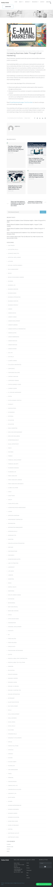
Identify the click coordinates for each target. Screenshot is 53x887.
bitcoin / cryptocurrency (15, 265)
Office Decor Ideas (13, 618)
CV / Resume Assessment (14, 392)
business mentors (13, 289)
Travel (10, 773)
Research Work (12, 682)
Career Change (12, 317)
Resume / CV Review (13, 686)
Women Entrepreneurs (14, 805)
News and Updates (13, 610)
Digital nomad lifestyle (14, 400)
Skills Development (13, 714)
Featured (10, 452)
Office (10, 614)
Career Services (12, 340)
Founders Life (12, 471)
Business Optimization (14, 297)
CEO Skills (11, 356)
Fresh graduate (12, 475)
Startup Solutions (13, 745)
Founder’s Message (13, 467)
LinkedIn (10, 575)
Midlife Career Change (14, 595)
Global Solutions (13, 487)
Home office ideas (13, 503)
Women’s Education (13, 817)
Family (10, 448)
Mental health (12, 587)
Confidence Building (14, 372)
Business (10, 281)
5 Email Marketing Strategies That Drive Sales (21, 102)
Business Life (11, 285)
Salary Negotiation (13, 702)
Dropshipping (12, 408)
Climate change (12, 360)
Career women (12, 348)
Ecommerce (11, 412)
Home (28, 13)
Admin (17, 126)
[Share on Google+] (40, 118)
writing (10, 829)
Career (10, 309)
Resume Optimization (14, 694)
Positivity (10, 630)
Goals (9, 491)
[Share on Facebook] (35, 118)
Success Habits (12, 761)
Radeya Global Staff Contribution (17, 658)
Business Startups (13, 301)
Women (10, 801)
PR (9, 634)
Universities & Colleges (14, 789)
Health (10, 499)
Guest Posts (11, 495)
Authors (10, 261)
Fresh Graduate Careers (15, 479)
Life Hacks (11, 571)
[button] (7, 6)
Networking (11, 602)
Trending (10, 777)
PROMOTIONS (10, 846)
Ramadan (10, 666)
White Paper (11, 797)
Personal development (14, 626)
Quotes (10, 654)
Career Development (14, 321)
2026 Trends (11, 245)
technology (11, 765)
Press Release (12, 638)
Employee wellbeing (14, 436)
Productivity (11, 646)
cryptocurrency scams (14, 384)
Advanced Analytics (13, 253)
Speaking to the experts (15, 737)
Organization (12, 622)
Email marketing (12, 428)
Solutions (11, 730)
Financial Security (13, 463)
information (11, 523)
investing (10, 539)
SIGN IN (8, 849)
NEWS (8, 851)
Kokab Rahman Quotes (14, 559)
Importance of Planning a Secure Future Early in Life (35, 202)
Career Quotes (12, 332)
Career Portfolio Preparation (16, 328)
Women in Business (13, 809)
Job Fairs (10, 547)
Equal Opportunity (13, 444)
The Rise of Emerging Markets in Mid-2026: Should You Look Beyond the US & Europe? (15, 149)
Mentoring (11, 591)
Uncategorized (12, 781)
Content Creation (13, 376)
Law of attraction (13, 563)
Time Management (13, 769)
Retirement (11, 698)
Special (10, 741)
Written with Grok (13, 837)
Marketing (11, 579)
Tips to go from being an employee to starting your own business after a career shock (18, 203)
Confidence (11, 368)
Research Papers (13, 678)
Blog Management (13, 269)
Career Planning (13, 324)
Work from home (13, 821)
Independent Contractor (15, 519)
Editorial (10, 416)
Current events (12, 388)
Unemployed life (13, 785)
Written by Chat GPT (13, 833)
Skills (9, 710)
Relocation (11, 670)
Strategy (10, 753)
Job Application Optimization (16, 543)
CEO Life (10, 352)
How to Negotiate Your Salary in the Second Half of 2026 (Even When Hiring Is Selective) (36, 161)
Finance (10, 456)
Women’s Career (12, 813)
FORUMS (9, 844)
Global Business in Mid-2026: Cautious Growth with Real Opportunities (36, 175)
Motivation (11, 598)
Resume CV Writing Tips (14, 690)
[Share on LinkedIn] (43, 118)
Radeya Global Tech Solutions (16, 662)
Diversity (10, 404)
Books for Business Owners (16, 277)
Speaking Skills (12, 734)
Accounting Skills (13, 249)
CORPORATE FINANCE (13, 380)
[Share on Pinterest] (45, 118)
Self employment (13, 706)
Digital (10, 396)
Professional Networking (15, 650)
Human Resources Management (17, 507)
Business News (12, 293)
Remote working (13, 674)
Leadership (11, 567)
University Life (12, 793)
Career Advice (12, 313)
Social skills (11, 726)
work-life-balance (13, 825)
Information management (15, 527)
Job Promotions (12, 551)
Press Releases (12, 642)
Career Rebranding (13, 336)
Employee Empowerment (15, 432)
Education (11, 420)
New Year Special (13, 606)
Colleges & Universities (14, 364)
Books (10, 273)
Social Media (11, 722)
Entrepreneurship (13, 440)
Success (10, 757)
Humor (10, 511)
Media (9, 583)
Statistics (10, 749)
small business (12, 718)
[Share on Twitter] (37, 118)
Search (43, 212)
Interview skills (12, 531)
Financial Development (14, 460)
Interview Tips (12, 535)
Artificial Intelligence (14, 257)
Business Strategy (13, 305)
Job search (11, 555)
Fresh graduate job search (15, 483)
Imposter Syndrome (13, 515)
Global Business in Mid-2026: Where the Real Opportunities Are (15, 187)
